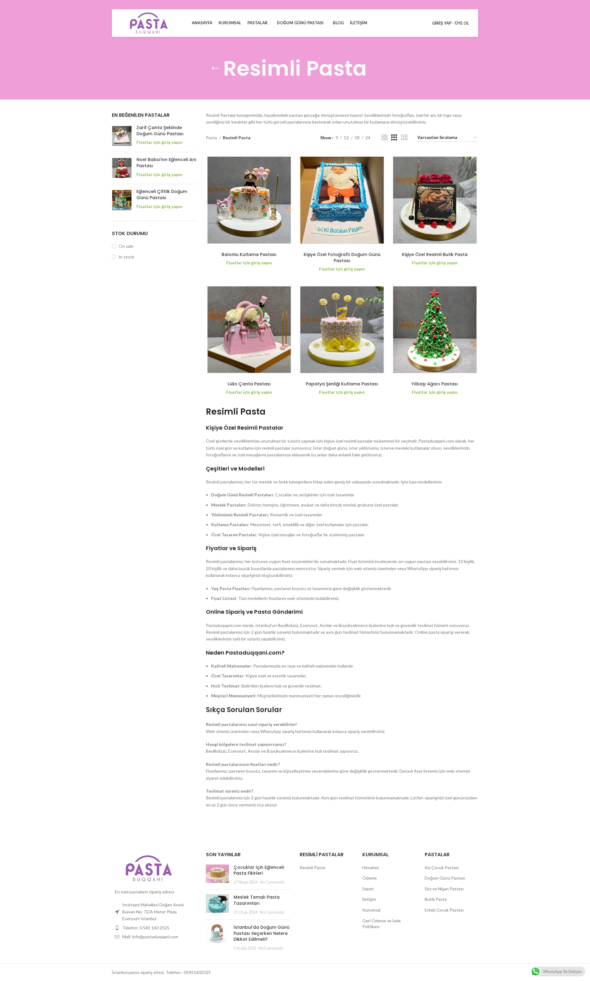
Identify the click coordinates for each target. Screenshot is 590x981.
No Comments (272, 882)
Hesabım (370, 867)
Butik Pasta (436, 899)
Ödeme (369, 878)
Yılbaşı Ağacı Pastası (434, 384)
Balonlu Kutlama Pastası (249, 254)
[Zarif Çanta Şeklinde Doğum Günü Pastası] (122, 136)
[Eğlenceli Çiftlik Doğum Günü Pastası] (122, 200)
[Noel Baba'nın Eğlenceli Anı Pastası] (122, 168)
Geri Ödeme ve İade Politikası (381, 923)
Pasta (212, 137)
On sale (126, 246)
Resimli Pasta (312, 867)
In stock (126, 256)
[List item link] (154, 927)
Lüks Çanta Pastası (249, 384)
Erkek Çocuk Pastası (444, 909)
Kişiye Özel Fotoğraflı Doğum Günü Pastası (342, 257)
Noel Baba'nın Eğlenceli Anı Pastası (166, 163)
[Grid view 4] (404, 137)
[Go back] (215, 68)
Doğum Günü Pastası (445, 878)
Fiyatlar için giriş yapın (159, 142)
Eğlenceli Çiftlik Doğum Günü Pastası (161, 195)
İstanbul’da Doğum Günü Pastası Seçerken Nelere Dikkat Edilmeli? (261, 933)
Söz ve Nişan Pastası (444, 888)
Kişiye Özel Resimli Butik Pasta (435, 254)
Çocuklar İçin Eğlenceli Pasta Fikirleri (259, 870)
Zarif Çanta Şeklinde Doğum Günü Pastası (159, 131)
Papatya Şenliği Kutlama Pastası (342, 384)
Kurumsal (371, 909)
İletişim (369, 899)
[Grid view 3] (394, 137)
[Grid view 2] (384, 137)
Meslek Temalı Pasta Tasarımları (257, 900)
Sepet (368, 888)
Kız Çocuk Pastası (442, 867)
